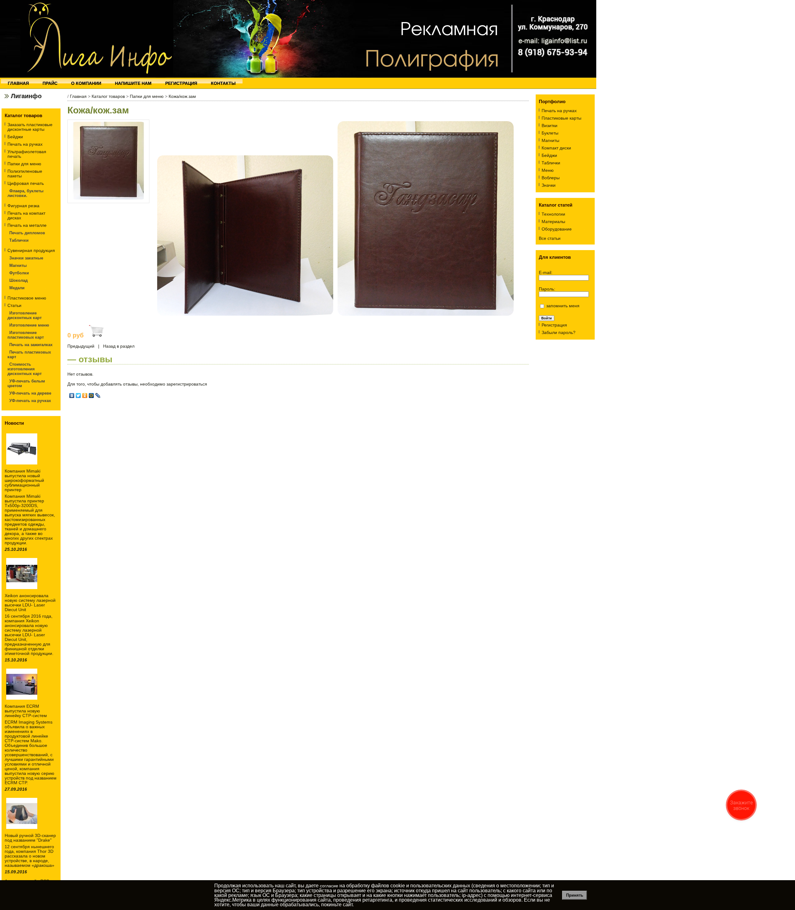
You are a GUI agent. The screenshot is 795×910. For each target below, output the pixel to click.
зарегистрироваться (186, 384)
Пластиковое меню (26, 297)
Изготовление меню (29, 325)
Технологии (553, 214)
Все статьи (550, 238)
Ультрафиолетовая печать (26, 154)
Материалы (553, 221)
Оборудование (557, 228)
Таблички (19, 240)
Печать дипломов (27, 233)
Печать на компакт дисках (26, 215)
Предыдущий (80, 346)
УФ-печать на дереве (30, 393)
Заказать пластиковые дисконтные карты (29, 127)
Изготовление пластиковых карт (25, 335)
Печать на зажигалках (30, 344)
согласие (329, 885)
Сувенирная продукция (31, 250)
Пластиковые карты (561, 118)
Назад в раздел (118, 346)
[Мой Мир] (91, 395)
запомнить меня (562, 305)
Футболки (19, 273)
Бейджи (15, 136)
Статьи (14, 305)
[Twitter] (78, 395)
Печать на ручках (25, 144)
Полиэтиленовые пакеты (24, 173)
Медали (17, 288)
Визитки (549, 125)
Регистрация (554, 324)
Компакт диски (556, 147)
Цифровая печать (25, 183)
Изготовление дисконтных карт (24, 315)
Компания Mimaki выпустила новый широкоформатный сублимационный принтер (24, 480)
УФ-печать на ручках (30, 400)
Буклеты (550, 132)
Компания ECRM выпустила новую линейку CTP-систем (26, 711)
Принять (574, 895)
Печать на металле (27, 225)
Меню (548, 170)
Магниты (18, 265)
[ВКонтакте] (72, 395)
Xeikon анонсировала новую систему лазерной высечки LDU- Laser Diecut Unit (30, 602)
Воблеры (551, 177)
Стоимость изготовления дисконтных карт (24, 369)
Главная (78, 96)
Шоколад (18, 280)
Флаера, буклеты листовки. (25, 193)
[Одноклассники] (85, 395)
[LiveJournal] (98, 395)
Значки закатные (26, 258)
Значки (549, 185)
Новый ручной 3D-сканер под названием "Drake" (30, 838)
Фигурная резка (23, 205)
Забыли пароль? (558, 332)
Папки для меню (24, 163)
